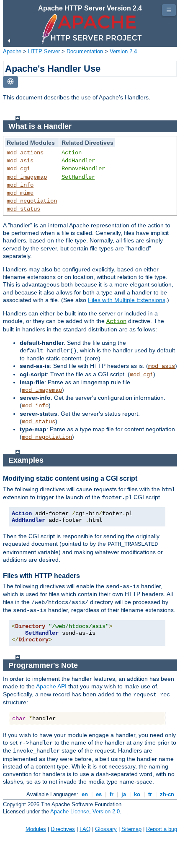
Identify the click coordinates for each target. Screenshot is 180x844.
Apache (12, 51)
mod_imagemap (27, 177)
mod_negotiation (32, 201)
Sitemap (131, 829)
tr (150, 794)
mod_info (20, 185)
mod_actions (25, 152)
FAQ (85, 829)
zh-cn (167, 794)
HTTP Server (44, 51)
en (85, 794)
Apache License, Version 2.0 (85, 811)
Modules (36, 829)
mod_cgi (18, 168)
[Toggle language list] (10, 82)
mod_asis (20, 160)
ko (137, 794)
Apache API (51, 686)
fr (111, 794)
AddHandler (78, 160)
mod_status (23, 209)
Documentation (85, 51)
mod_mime (20, 193)
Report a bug (161, 829)
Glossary (106, 829)
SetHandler (78, 177)
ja (124, 794)
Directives (63, 829)
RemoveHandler (83, 168)
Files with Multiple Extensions (126, 300)
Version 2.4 (123, 51)
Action (72, 152)
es (98, 794)
